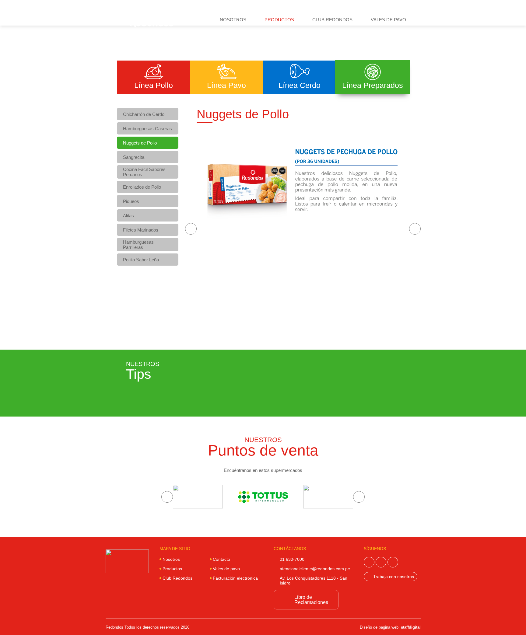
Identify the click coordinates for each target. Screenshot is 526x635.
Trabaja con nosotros (393, 576)
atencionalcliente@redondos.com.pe (315, 568)
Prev (191, 229)
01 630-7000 (292, 559)
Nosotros (233, 19)
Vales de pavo (388, 19)
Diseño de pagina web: (390, 627)
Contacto (221, 559)
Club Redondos (332, 19)
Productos (279, 19)
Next (415, 229)
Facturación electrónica (235, 578)
